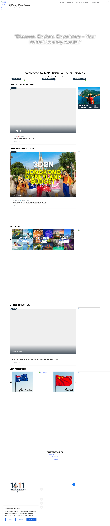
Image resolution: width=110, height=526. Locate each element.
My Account (95, 3)
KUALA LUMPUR (17, 357)
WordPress (85, 523)
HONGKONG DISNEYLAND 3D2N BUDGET (29, 203)
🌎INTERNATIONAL (24, 200)
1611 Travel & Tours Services (19, 5)
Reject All (21, 519)
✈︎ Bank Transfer (55, 454)
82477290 (47, 489)
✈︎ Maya (55, 459)
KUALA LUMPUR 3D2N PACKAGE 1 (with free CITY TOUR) (35, 359)
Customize (10, 519)
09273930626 (48, 499)
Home (62, 3)
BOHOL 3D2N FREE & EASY (23, 139)
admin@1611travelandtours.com (54, 503)
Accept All (31, 519)
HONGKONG (16, 200)
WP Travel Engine (67, 523)
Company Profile (82, 3)
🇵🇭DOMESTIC (20, 136)
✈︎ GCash (55, 457)
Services (70, 3)
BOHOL (15, 136)
